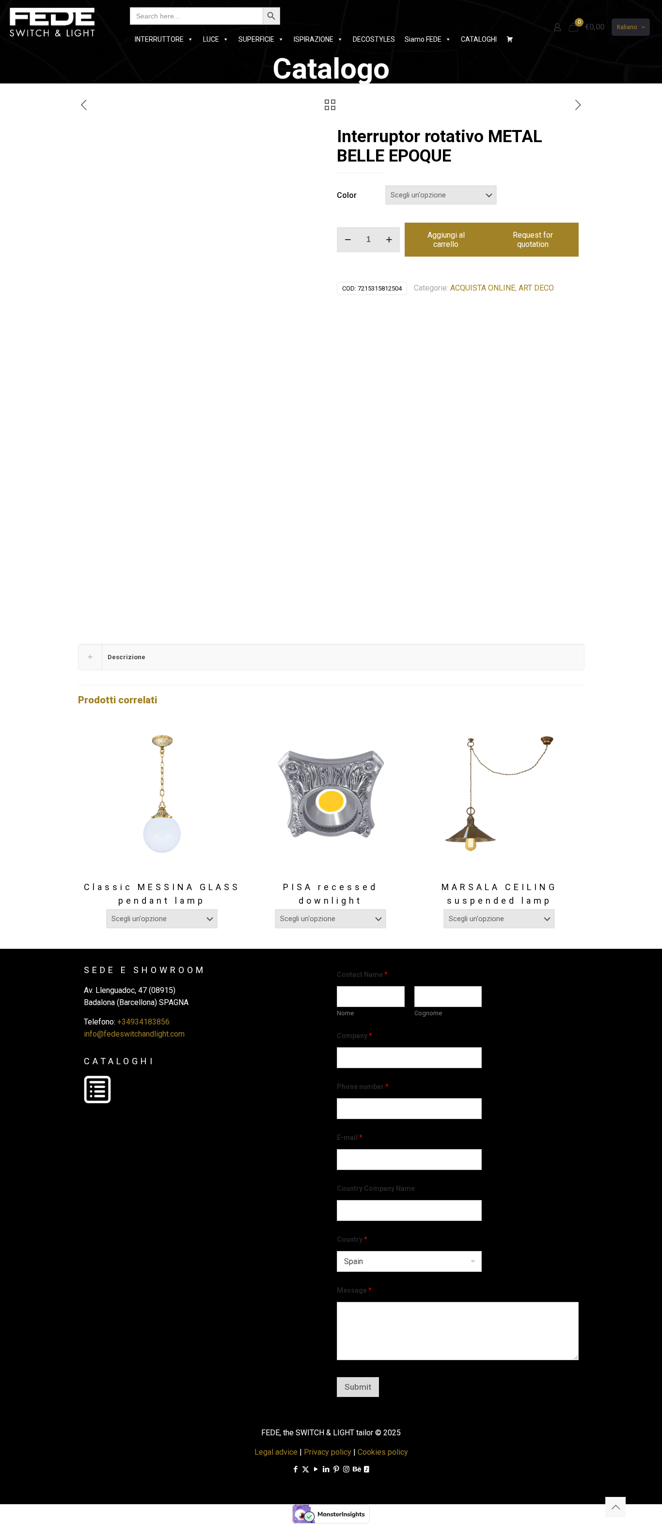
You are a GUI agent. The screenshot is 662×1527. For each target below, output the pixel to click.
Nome (345, 1013)
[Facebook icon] (295, 1469)
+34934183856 (143, 1021)
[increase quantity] (388, 239)
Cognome (428, 1013)
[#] (510, 39)
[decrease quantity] (347, 239)
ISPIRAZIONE (313, 39)
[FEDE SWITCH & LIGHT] (52, 22)
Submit (358, 1387)
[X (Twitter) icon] (305, 1469)
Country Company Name (376, 1188)
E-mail (350, 1137)
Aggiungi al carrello (446, 239)
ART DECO (536, 287)
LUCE (211, 39)
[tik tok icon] (366, 1469)
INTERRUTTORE (159, 39)
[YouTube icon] (315, 1469)
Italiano (627, 27)
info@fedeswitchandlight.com (134, 1034)
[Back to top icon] (615, 1507)
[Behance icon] (356, 1469)
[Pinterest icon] (336, 1469)
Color (347, 195)
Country (352, 1239)
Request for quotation (533, 239)
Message (354, 1290)
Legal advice (276, 1452)
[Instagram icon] (346, 1469)
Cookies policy (383, 1452)
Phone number (363, 1086)
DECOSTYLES (374, 39)
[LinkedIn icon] (326, 1469)
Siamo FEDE (423, 39)
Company (354, 1036)
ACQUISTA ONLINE (482, 287)
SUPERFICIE (256, 39)
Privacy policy (327, 1452)
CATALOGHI (479, 39)
